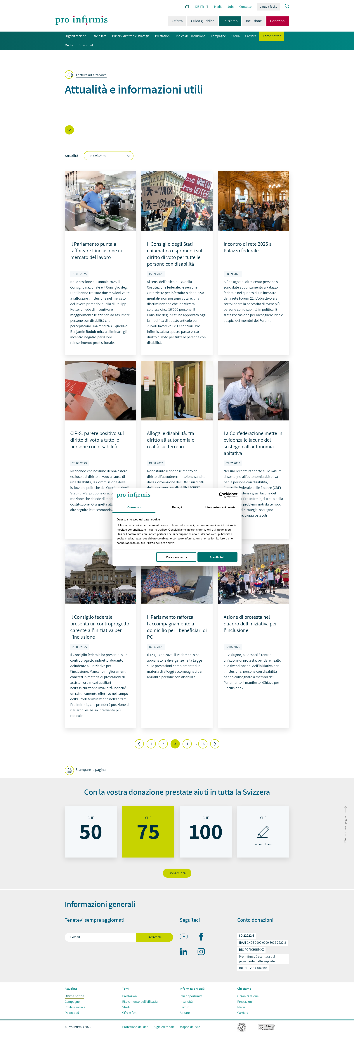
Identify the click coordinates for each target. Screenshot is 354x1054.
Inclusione (254, 21)
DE (197, 7)
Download (86, 45)
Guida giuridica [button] (202, 21)
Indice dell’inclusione (190, 36)
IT (207, 7)
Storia (235, 36)
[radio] (91, 832)
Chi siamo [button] (228, 21)
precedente (139, 743)
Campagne (218, 36)
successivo (214, 743)
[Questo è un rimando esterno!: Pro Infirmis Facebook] (202, 937)
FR (202, 7)
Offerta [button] (177, 21)
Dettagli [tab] (177, 507)
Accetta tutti (217, 556)
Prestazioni (162, 36)
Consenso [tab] (134, 507)
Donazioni (278, 21)
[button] (87, 75)
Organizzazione (75, 36)
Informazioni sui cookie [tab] (220, 507)
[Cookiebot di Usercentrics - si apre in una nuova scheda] (221, 495)
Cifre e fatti (99, 36)
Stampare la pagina (90, 769)
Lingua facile (268, 6)
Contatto (245, 7)
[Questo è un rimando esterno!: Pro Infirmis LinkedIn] (185, 952)
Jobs (231, 7)
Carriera (250, 36)
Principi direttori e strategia (131, 36)
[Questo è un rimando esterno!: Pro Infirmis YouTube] (185, 937)
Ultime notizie (270, 36)
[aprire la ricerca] (284, 6)
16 (203, 743)
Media (218, 7)
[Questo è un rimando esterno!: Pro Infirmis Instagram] (202, 952)
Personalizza (174, 556)
